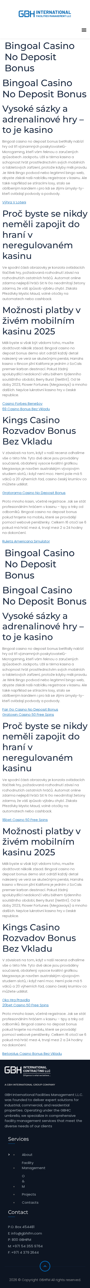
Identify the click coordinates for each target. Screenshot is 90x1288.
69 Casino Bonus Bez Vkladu (26, 408)
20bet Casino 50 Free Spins (25, 1005)
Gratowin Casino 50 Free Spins (28, 714)
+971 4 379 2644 (25, 1252)
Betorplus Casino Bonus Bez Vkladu (32, 1053)
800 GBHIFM (21, 1239)
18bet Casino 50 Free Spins (25, 819)
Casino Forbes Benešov (22, 403)
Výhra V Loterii (14, 202)
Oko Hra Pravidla (16, 999)
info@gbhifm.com (26, 1233)
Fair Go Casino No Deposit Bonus (30, 709)
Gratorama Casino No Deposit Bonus (34, 492)
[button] (84, 30)
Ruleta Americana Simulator (26, 541)
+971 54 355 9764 (27, 1246)
